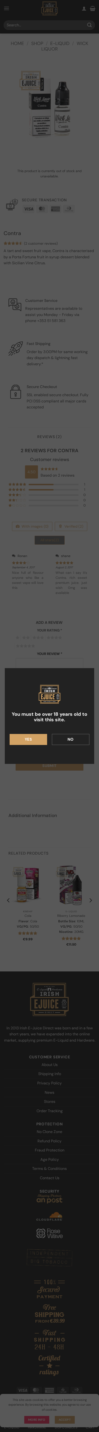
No (71, 739)
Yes (28, 739)
